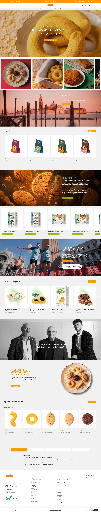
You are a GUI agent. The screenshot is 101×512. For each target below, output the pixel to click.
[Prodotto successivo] (98, 146)
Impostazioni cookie (88, 510)
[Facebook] (86, 475)
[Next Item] (97, 74)
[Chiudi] (99, 510)
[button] (10, 5)
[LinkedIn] (88, 475)
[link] (55, 313)
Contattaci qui (93, 477)
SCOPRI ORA (7, 234)
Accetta (95, 510)
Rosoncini (32, 495)
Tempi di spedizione (12, 312)
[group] (50, 150)
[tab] (19, 449)
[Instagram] (90, 475)
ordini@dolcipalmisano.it (48, 464)
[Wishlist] (87, 5)
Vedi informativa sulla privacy (55, 510)
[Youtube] (93, 475)
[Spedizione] (40, 8)
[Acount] (85, 5)
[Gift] (82, 5)
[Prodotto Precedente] (3, 146)
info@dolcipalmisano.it (11, 492)
